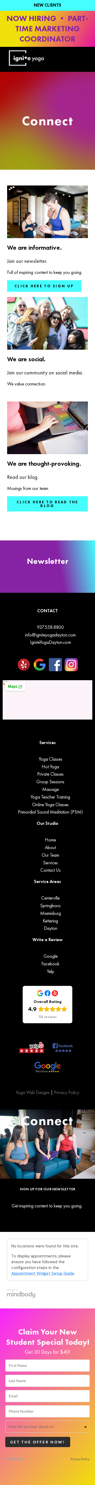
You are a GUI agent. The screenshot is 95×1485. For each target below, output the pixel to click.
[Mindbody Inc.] (14, 1459)
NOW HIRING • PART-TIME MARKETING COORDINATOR (47, 28)
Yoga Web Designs (33, 1092)
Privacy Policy (66, 1092)
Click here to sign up (44, 286)
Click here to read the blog (47, 504)
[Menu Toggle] (68, 59)
